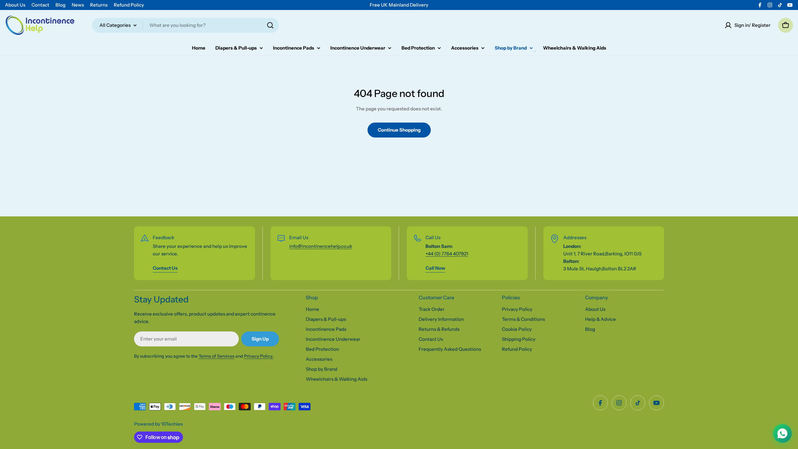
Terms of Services (216, 356)
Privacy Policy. (258, 356)
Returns (99, 5)
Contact (40, 5)
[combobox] (185, 25)
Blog (60, 5)
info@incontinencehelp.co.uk (320, 246)
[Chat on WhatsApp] (782, 433)
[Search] (270, 25)
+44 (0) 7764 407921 (446, 254)
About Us (15, 5)
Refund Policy (129, 5)
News (78, 5)
